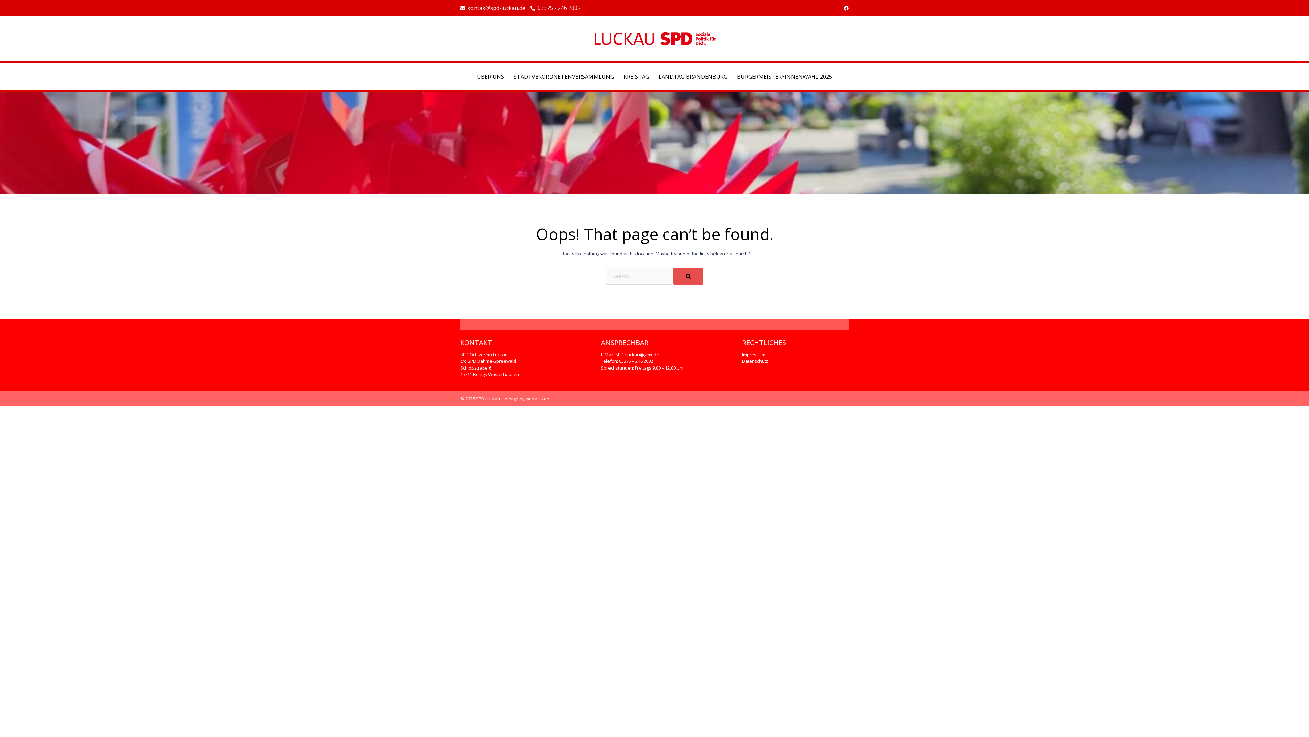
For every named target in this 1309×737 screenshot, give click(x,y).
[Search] (688, 276)
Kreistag (636, 77)
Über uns (490, 77)
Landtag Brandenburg (693, 77)
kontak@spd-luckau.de (496, 8)
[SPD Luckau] (654, 38)
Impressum (753, 354)
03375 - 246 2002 (559, 8)
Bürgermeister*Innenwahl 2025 (784, 77)
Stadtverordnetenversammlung (564, 77)
